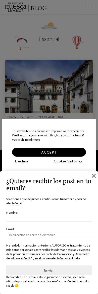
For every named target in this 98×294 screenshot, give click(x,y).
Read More (32, 139)
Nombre (12, 212)
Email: (10, 229)
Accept (49, 152)
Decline (22, 161)
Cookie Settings (68, 161)
